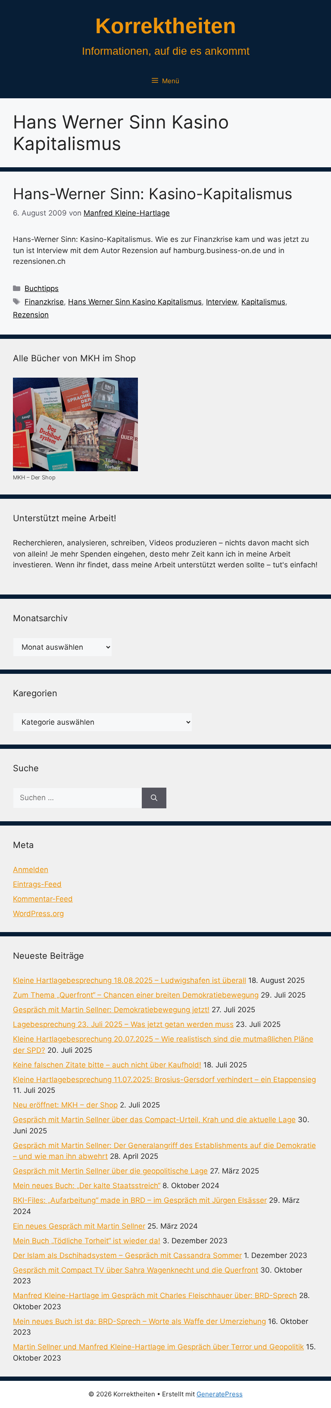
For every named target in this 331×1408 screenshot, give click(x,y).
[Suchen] (154, 798)
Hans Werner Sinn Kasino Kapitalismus (135, 301)
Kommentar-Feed (43, 899)
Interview (221, 301)
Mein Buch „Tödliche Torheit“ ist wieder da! (86, 1240)
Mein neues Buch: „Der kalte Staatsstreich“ (86, 1185)
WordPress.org (38, 913)
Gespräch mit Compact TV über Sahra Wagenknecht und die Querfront (135, 1270)
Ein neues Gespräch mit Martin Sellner (79, 1226)
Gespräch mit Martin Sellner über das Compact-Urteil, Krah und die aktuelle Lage (154, 1119)
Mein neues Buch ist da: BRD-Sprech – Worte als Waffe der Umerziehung (139, 1321)
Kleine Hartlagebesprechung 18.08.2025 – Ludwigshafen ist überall (129, 980)
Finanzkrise (44, 301)
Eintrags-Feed (37, 884)
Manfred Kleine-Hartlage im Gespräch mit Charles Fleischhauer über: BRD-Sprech (155, 1295)
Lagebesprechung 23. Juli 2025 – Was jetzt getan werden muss (123, 1024)
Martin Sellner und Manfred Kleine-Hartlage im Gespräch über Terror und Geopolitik (158, 1346)
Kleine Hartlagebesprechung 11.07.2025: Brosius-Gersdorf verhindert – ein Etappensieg (164, 1079)
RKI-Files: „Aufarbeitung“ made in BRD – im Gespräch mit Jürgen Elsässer (140, 1200)
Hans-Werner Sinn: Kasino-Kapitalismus (152, 194)
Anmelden (30, 869)
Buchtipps (42, 288)
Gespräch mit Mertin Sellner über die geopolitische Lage (110, 1171)
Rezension (31, 314)
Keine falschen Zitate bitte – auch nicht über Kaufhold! (107, 1065)
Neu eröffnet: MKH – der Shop (65, 1105)
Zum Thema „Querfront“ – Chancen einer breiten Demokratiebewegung (136, 995)
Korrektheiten (165, 26)
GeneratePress (220, 1394)
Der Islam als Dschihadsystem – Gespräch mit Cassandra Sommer (127, 1255)
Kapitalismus (263, 301)
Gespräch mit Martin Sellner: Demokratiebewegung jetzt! (111, 1009)
